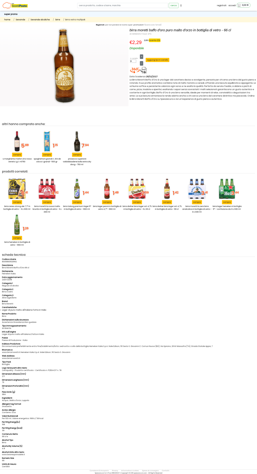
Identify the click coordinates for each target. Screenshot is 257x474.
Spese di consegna (150, 470)
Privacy (115, 470)
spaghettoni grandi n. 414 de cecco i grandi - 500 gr (47, 160)
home (7, 19)
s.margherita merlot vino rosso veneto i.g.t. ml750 (17, 160)
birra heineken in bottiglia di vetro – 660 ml (17, 243)
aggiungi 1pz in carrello (157, 60)
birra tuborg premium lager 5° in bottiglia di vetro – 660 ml (77, 207)
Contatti (165, 470)
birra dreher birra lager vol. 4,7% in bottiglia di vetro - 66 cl (167, 207)
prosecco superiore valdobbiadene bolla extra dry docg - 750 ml (77, 161)
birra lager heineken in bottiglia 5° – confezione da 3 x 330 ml (227, 207)
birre (57, 19)
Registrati (100, 25)
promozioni (138, 25)
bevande (20, 19)
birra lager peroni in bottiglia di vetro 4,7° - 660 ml (107, 207)
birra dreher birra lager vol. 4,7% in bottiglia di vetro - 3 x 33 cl (137, 207)
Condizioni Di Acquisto (99, 470)
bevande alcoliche (40, 19)
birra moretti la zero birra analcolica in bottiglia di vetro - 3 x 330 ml (196, 209)
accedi (232, 5)
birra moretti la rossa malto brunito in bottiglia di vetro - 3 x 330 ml (47, 209)
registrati (221, 5)
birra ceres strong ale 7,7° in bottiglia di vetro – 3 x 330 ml (16, 207)
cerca (174, 5)
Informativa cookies (130, 470)
